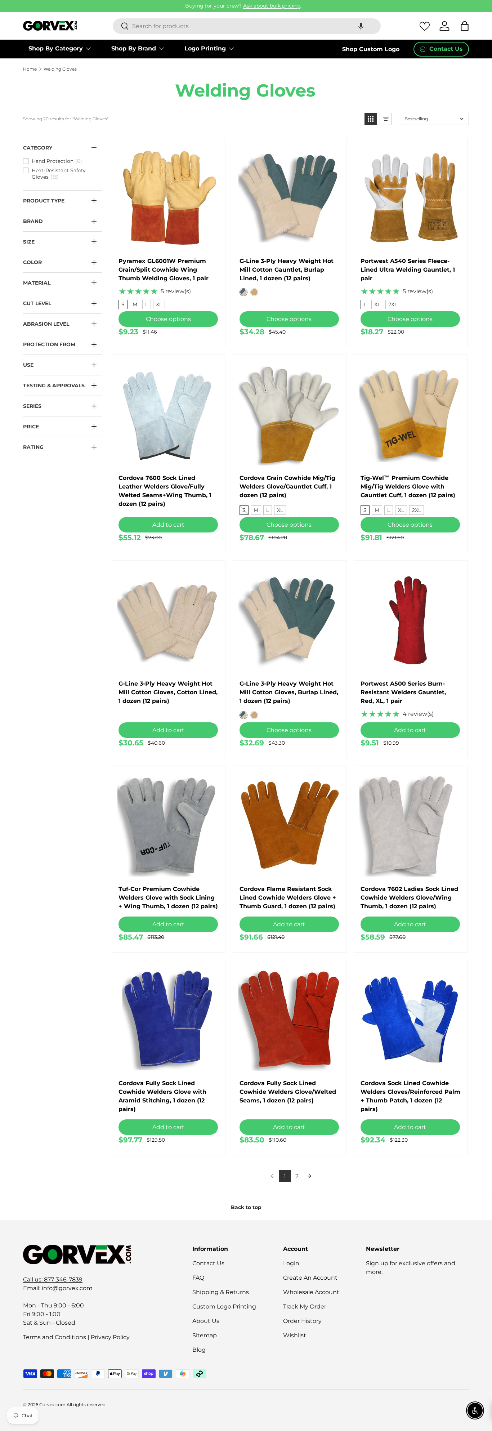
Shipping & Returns (220, 1292)
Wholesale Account (311, 1292)
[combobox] (247, 26)
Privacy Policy (110, 1337)
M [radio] (135, 304)
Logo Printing (205, 48)
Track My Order (304, 1306)
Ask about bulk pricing (271, 6)
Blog (199, 1349)
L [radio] (146, 304)
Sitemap (204, 1335)
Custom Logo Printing (224, 1306)
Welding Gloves (60, 69)
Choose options (168, 319)
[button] (361, 26)
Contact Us (208, 1263)
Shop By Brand (133, 48)
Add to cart (168, 524)
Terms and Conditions (55, 1337)
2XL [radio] (392, 304)
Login (291, 1263)
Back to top (246, 1207)
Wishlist (294, 1335)
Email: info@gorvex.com (58, 1288)
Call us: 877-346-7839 (52, 1279)
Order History (302, 1321)
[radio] (243, 292)
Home (30, 69)
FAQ (198, 1277)
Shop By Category (55, 48)
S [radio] (123, 304)
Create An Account (310, 1277)
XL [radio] (159, 304)
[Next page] (309, 1176)
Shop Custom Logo (370, 49)
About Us (205, 1321)
